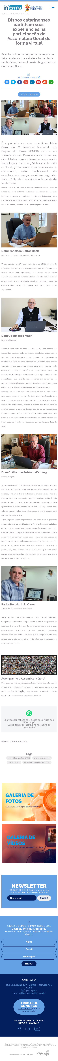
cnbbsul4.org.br (16, 691)
